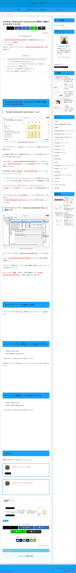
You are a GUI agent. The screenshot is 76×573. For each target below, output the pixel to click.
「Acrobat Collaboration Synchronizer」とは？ (21, 61)
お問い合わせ (71, 568)
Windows (6, 520)
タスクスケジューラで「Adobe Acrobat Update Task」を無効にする (27, 64)
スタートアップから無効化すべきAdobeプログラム (21, 68)
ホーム (53, 568)
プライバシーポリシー (61, 568)
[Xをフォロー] (20, 540)
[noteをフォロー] (27, 540)
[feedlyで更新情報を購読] (67, 57)
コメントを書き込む (26, 556)
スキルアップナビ (64, 46)
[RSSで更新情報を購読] (34, 540)
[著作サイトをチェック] (17, 540)
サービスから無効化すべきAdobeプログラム (19, 71)
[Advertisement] (26, 86)
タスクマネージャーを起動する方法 (17, 66)
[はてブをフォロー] (24, 540)
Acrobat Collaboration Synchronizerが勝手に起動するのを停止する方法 (26, 59)
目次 (24, 55)
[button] (41, 28)
